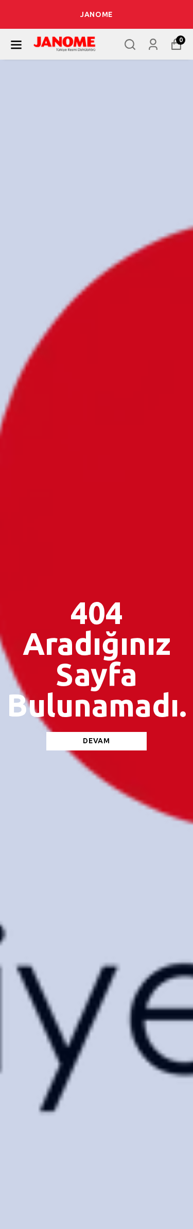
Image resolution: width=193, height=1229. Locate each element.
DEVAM (96, 741)
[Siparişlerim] (153, 44)
